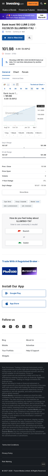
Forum (25, 72)
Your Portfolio (8, 350)
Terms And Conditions (10, 445)
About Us (30, 340)
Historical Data (17, 78)
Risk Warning (7, 461)
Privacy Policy (7, 453)
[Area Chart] (8, 84)
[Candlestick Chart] (4, 84)
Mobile (5, 345)
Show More (24, 192)
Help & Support (32, 350)
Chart (16, 72)
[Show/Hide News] (17, 84)
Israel (37, 201)
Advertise (30, 345)
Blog (4, 340)
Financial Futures (27, 10)
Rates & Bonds (9, 10)
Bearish (26, 231)
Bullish (26, 243)
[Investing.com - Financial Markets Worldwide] (15, 3)
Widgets (5, 356)
